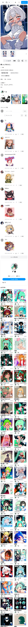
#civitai (9, 79)
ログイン (24, 2)
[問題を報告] (18, 134)
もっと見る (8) (14, 257)
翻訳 (1, 87)
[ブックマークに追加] (18, 60)
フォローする (14, 279)
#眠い (2, 79)
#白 (5, 79)
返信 (23, 134)
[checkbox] (5, 115)
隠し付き (8, 115)
